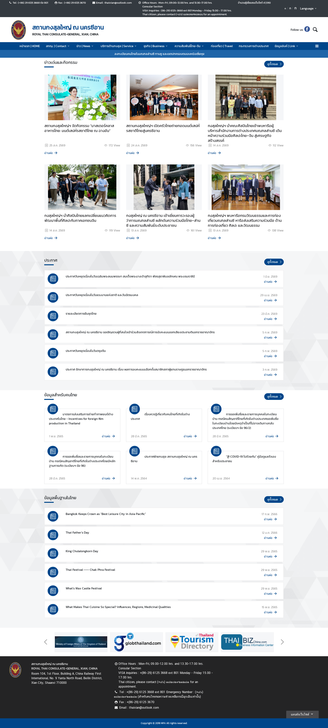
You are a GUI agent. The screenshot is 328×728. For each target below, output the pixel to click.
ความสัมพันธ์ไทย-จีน (187, 46)
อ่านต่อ (48, 153)
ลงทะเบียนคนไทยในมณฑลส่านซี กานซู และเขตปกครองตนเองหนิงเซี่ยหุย (159, 53)
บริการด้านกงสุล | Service (117, 46)
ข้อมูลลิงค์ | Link (285, 46)
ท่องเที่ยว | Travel (222, 46)
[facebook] (307, 29)
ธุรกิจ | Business (154, 46)
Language (307, 8)
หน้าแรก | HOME (30, 46)
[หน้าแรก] (18, 30)
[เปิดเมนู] (317, 46)
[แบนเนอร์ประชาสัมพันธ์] (81, 642)
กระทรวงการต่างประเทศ (254, 46)
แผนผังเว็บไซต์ (300, 714)
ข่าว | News (83, 46)
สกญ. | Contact (56, 46)
